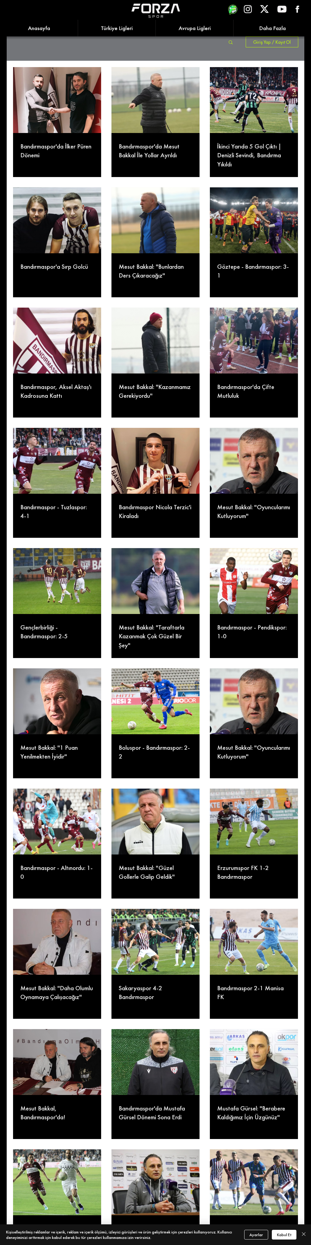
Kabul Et (284, 1234)
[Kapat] (303, 1234)
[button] (231, 42)
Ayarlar (256, 1234)
